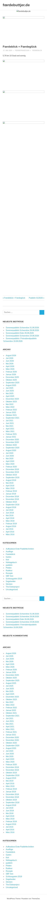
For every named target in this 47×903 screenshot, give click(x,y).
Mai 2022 (9, 404)
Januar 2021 (11, 437)
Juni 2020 (10, 456)
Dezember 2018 (12, 496)
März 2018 (10, 521)
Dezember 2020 (12, 440)
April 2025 (10, 396)
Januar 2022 (11, 412)
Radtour (9, 570)
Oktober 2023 (11, 402)
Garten (8, 557)
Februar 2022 (11, 410)
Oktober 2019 (11, 475)
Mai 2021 (9, 426)
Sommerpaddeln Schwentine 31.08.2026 (22, 328)
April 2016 (10, 532)
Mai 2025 (9, 393)
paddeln (9, 565)
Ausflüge (9, 552)
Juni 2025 (10, 391)
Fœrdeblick (37, 50)
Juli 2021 (9, 421)
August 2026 (11, 355)
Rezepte (9, 573)
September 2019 (12, 478)
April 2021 (10, 429)
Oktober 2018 (11, 502)
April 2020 (10, 461)
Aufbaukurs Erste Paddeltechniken (20, 549)
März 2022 (10, 407)
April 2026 (10, 366)
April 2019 (10, 486)
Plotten (9, 568)
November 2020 (12, 442)
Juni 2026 (10, 361)
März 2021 (10, 431)
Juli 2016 (9, 529)
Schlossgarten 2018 (14, 579)
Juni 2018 (10, 513)
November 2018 (12, 499)
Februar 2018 (11, 524)
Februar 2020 (11, 467)
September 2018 (12, 505)
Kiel (7, 560)
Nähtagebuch (11, 562)
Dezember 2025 (12, 377)
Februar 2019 (11, 491)
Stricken (9, 584)
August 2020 (11, 450)
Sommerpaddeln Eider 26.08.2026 (20, 333)
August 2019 (11, 480)
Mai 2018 (9, 515)
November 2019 (12, 472)
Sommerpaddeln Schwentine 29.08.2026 (22, 330)
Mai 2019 (9, 483)
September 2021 (12, 418)
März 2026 (10, 369)
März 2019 (10, 488)
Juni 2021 (10, 423)
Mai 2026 (9, 364)
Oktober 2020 (11, 445)
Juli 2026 (9, 358)
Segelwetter (11, 581)
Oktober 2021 (11, 415)
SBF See (9, 576)
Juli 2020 (9, 453)
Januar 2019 (11, 494)
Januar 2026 (11, 374)
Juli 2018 (9, 510)
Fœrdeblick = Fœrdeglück (14, 298)
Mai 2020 (9, 459)
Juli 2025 (9, 388)
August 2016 (11, 526)
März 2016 (10, 534)
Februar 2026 (11, 372)
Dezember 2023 (12, 399)
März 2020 (10, 464)
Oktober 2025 (11, 380)
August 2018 (11, 507)
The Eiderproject (12, 587)
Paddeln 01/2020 (36, 298)
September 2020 (12, 448)
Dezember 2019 (12, 469)
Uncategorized (12, 589)
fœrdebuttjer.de (16, 5)
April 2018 (10, 518)
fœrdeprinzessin (22, 50)
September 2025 (12, 383)
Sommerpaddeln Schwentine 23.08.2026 (22, 336)
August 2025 (11, 385)
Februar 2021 (11, 434)
